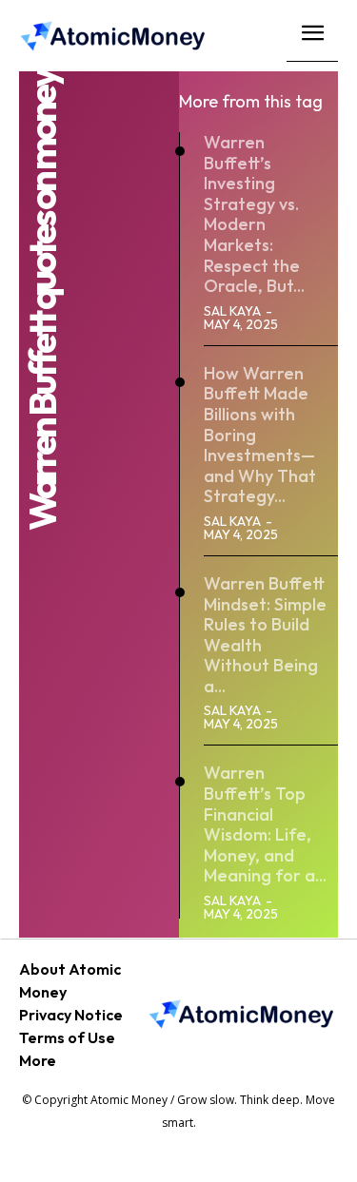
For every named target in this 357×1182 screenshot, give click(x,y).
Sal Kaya (232, 311)
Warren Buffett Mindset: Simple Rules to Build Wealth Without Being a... (265, 634)
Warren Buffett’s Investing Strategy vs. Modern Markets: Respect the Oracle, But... (254, 214)
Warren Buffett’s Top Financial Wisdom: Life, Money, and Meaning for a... (265, 824)
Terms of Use (67, 1037)
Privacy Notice (71, 1014)
